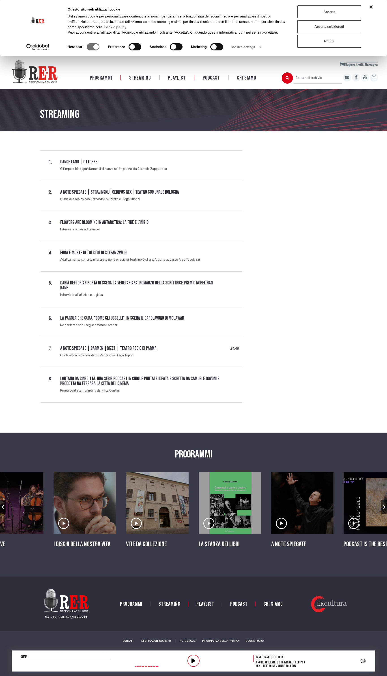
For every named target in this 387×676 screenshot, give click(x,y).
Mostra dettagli (243, 47)
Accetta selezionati (329, 26)
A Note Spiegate (288, 544)
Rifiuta (329, 41)
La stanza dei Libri (219, 544)
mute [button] (363, 661)
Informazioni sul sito (156, 640)
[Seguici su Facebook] (356, 78)
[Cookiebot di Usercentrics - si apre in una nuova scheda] (38, 47)
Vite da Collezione (146, 544)
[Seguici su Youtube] (365, 78)
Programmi (101, 78)
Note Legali (188, 640)
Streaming (140, 78)
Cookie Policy (255, 640)
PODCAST (211, 78)
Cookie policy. (115, 27)
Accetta (329, 12)
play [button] (193, 661)
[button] (3, 507)
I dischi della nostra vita (82, 544)
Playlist (177, 78)
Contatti (129, 640)
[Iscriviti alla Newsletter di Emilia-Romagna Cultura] (347, 78)
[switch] (135, 46)
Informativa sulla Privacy (221, 640)
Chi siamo (246, 78)
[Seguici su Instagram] (374, 78)
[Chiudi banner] (371, 7)
